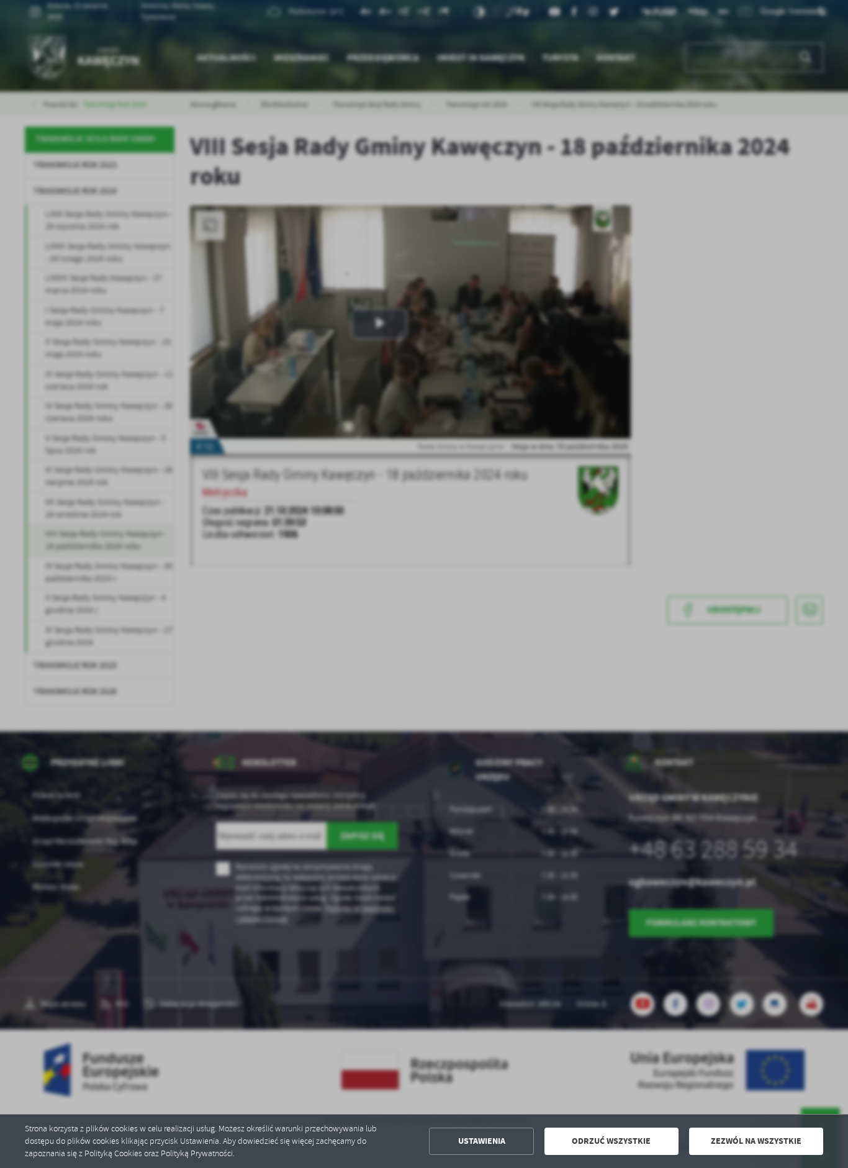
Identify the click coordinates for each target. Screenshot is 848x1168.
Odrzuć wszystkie (611, 1141)
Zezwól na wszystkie (756, 1141)
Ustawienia (481, 1141)
